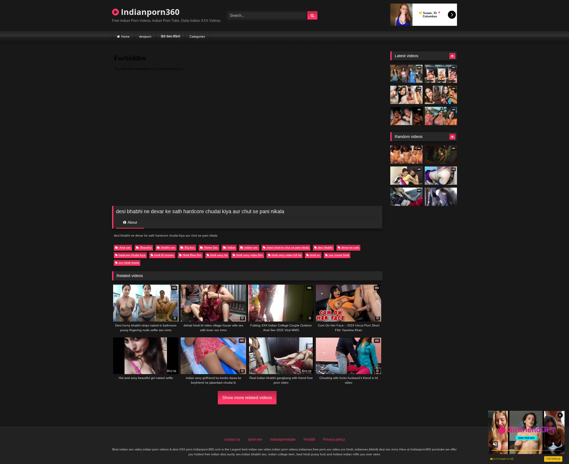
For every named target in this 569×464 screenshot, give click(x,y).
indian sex (251, 247)
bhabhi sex (168, 247)
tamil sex (255, 439)
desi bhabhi (325, 247)
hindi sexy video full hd (286, 255)
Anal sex (125, 247)
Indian (231, 247)
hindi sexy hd (218, 255)
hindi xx (315, 255)
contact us (232, 439)
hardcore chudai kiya (132, 255)
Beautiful (146, 247)
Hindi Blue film (192, 255)
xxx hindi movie (129, 262)
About (132, 222)
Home (125, 36)
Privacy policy (334, 439)
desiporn (145, 36)
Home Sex (211, 247)
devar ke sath (350, 247)
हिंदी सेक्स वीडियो (170, 36)
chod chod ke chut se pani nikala (287, 247)
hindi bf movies (164, 255)
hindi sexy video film (249, 255)
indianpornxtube (283, 439)
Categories (197, 36)
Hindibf (309, 439)
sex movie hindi (339, 255)
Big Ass (190, 247)
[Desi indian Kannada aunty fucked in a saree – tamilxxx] (441, 197)
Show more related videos (247, 397)
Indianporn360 (149, 11)
